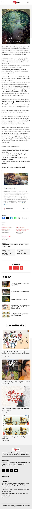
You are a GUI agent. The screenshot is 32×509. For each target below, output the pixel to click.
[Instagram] (7, 470)
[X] (14, 268)
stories (26, 244)
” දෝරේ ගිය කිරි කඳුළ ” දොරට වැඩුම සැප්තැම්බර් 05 (16, 381)
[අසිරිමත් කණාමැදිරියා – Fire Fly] (6, 299)
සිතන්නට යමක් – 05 (6, 236)
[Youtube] (16, 470)
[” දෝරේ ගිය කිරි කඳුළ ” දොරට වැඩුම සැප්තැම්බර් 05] (6, 284)
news (11, 244)
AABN (7, 244)
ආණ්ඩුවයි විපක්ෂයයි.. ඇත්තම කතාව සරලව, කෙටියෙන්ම (20, 314)
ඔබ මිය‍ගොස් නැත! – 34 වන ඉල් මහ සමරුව (22, 252)
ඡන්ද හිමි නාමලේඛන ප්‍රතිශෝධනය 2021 (6, 228)
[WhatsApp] (21, 268)
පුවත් (12, 36)
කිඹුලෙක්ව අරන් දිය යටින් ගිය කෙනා (20, 291)
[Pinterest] (17, 268)
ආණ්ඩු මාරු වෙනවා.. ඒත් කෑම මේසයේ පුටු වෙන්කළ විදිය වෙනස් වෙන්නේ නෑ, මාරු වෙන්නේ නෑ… (20, 307)
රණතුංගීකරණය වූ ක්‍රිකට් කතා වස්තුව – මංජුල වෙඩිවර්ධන (7, 253)
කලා (2, 491)
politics (16, 244)
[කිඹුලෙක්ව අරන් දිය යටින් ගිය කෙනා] (6, 292)
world (8, 246)
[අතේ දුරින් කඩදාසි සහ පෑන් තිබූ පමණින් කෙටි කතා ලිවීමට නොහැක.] (16, 396)
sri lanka (21, 244)
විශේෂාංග (18, 36)
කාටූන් (3, 486)
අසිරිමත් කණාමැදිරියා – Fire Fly (19, 299)
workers (4, 246)
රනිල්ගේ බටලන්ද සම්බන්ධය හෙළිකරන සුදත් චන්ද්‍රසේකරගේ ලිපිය (22, 229)
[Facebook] (10, 268)
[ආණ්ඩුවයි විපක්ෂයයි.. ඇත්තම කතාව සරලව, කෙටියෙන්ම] (6, 314)
